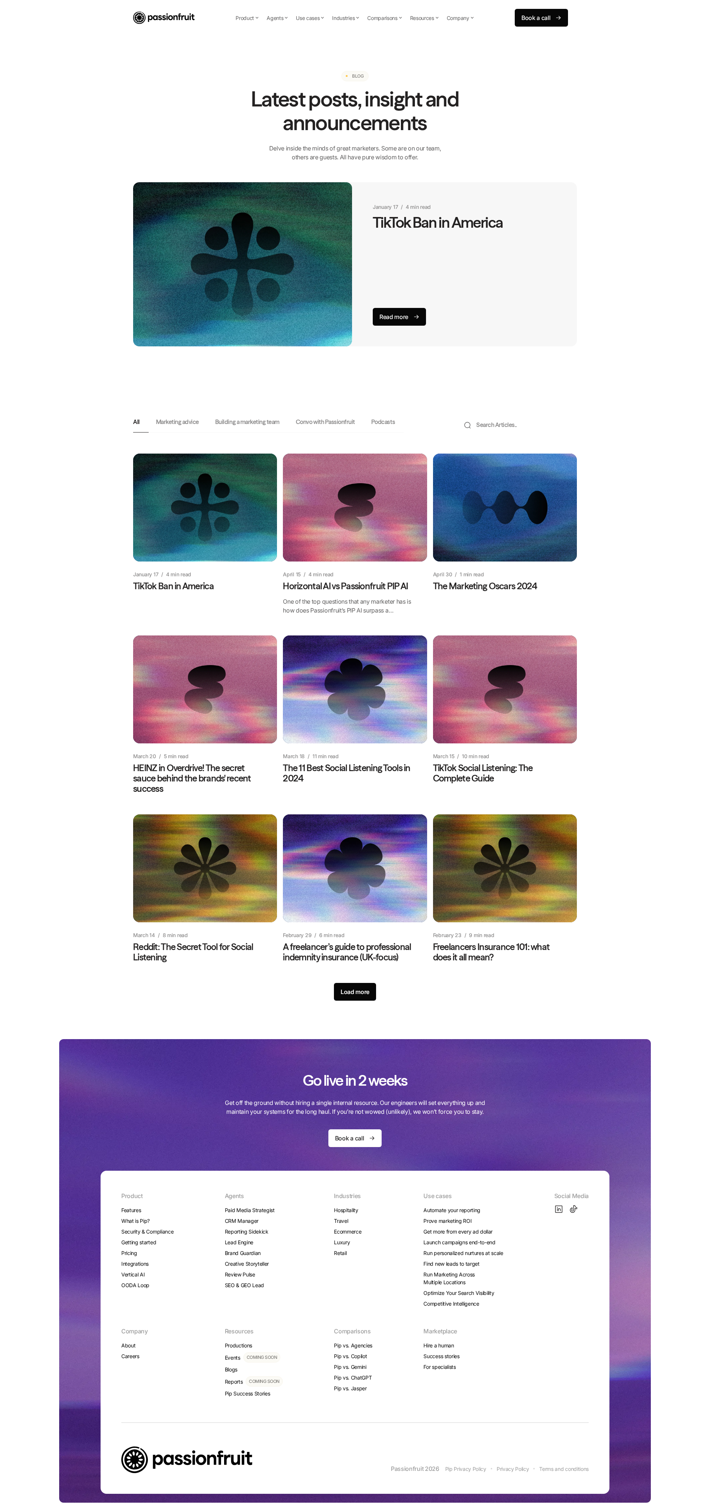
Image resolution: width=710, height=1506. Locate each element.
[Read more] (399, 317)
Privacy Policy (513, 1469)
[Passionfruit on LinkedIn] (558, 1209)
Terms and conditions (564, 1469)
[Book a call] (541, 18)
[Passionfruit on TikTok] (573, 1209)
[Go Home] (164, 17)
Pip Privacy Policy (465, 1469)
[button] (247, 17)
